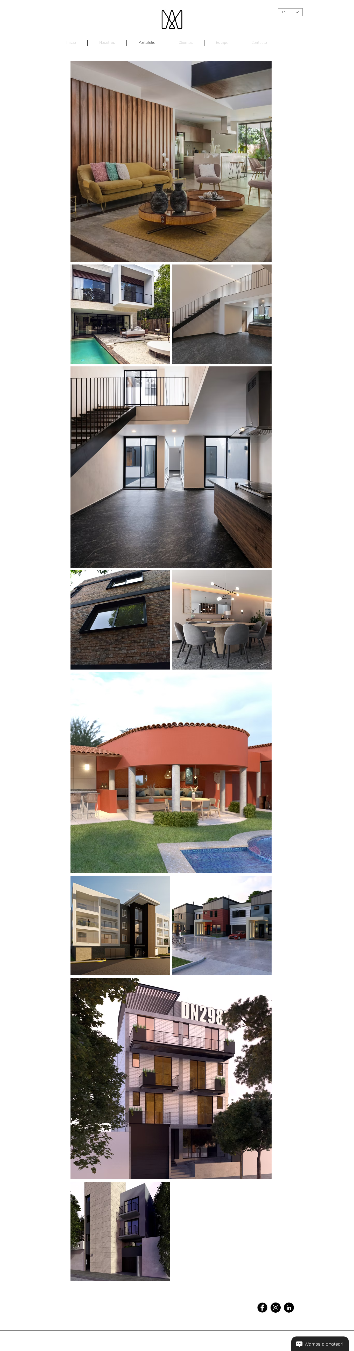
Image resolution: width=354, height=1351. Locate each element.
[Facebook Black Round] (262, 1308)
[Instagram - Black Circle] (276, 1308)
